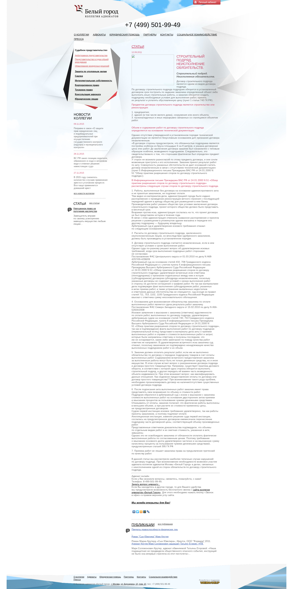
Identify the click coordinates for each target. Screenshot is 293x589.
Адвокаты (99, 34)
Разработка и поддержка (209, 580)
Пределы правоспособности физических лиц (155, 529)
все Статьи (94, 203)
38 (128, 530)
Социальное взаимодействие (197, 34)
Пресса (79, 39)
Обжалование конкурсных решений (92, 66)
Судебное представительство (91, 50)
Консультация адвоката (88, 94)
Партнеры (149, 34)
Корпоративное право (87, 85)
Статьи (79, 204)
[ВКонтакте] (134, 512)
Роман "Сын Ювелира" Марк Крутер (150, 536)
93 (70, 209)
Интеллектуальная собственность (93, 80)
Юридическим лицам (86, 99)
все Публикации (165, 524)
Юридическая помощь (125, 34)
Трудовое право (84, 89)
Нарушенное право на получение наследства (85, 209)
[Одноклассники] (141, 512)
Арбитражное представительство (91, 55)
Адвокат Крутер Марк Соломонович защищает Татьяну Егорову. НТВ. (168, 543)
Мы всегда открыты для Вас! (151, 502)
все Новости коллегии (84, 193)
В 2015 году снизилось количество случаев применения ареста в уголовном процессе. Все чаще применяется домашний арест (91, 182)
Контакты (166, 34)
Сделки (79, 76)
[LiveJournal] (148, 512)
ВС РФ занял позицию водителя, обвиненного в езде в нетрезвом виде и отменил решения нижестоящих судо (91, 162)
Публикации (143, 524)
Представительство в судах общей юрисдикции (92, 60)
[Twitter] (137, 512)
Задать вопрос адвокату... (146, 484)
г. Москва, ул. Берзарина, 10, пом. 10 (128, 584)
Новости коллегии (83, 116)
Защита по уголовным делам (91, 71)
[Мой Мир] (144, 512)
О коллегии (81, 34)
